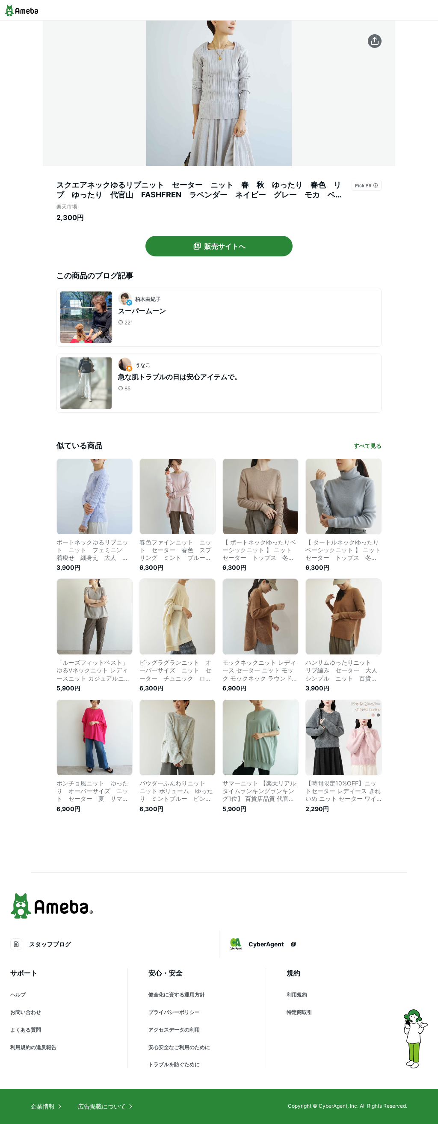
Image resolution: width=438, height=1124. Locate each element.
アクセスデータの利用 (174, 1029)
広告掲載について (102, 1106)
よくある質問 (25, 1029)
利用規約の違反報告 (33, 1047)
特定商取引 (299, 1012)
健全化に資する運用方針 (176, 994)
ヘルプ (18, 994)
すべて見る (368, 445)
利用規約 (297, 994)
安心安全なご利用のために (179, 1047)
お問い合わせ (25, 1012)
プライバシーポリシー (174, 1012)
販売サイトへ (225, 246)
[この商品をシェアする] (375, 41)
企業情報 (43, 1106)
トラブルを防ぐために (174, 1064)
